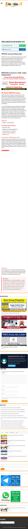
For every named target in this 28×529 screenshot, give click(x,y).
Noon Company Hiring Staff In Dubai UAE (10, 313)
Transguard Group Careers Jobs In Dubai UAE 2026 (12, 330)
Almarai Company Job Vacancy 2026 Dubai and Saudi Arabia (12, 417)
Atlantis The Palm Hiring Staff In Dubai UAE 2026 (10, 415)
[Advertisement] (14, 22)
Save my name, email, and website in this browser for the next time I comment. (13, 398)
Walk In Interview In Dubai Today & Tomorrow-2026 (10, 411)
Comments (12, 432)
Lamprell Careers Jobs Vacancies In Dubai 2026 (9, 422)
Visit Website (11, 365)
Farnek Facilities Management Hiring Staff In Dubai (10, 420)
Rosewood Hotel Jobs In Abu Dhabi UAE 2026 (9, 424)
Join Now (22, 45)
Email (2, 389)
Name (2, 385)
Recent (2, 432)
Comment (3, 374)
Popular (6, 432)
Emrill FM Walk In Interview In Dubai (9, 347)
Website (2, 393)
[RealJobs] (14, 4)
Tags (17, 432)
